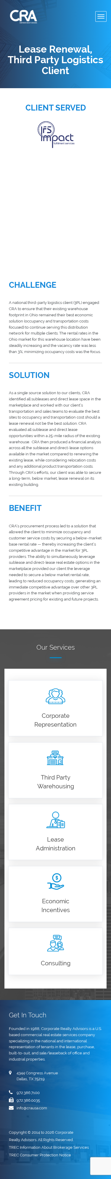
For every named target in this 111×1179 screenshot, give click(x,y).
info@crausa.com (32, 1108)
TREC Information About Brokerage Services (49, 1147)
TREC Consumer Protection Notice (40, 1155)
